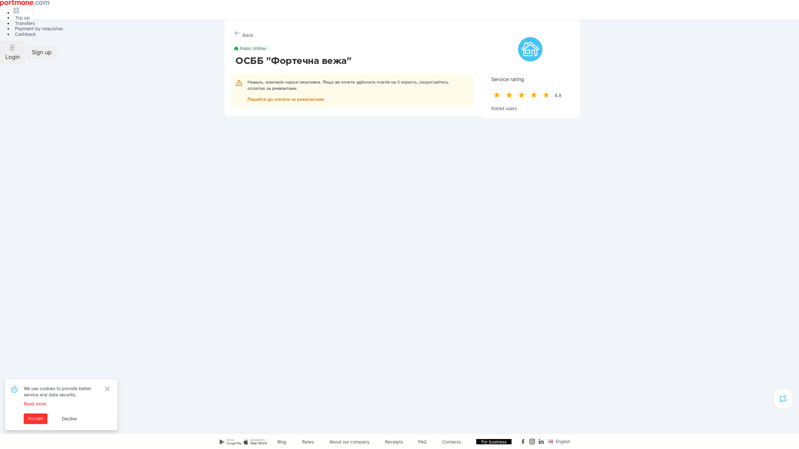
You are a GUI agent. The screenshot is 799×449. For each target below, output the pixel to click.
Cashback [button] (25, 34)
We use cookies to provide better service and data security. (57, 391)
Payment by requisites (39, 29)
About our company (349, 441)
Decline (69, 418)
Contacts (451, 441)
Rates (308, 441)
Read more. (35, 403)
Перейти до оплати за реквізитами (286, 99)
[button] (12, 52)
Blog (282, 441)
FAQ (422, 441)
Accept (35, 419)
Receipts (394, 441)
